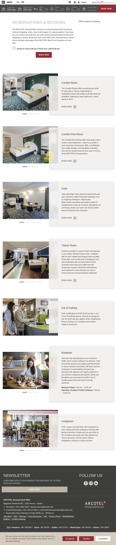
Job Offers (7, 516)
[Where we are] (70, 2)
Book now (67, 218)
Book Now (106, 9)
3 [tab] (36, 113)
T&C (45, 516)
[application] (58, 538)
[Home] (101, 2)
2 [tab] (30, 113)
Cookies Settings (18, 519)
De (18, 2)
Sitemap (22, 516)
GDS (15, 516)
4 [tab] (39, 222)
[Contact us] (75, 2)
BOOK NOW (44, 55)
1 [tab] (24, 113)
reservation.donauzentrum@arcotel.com (56, 510)
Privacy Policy (55, 516)
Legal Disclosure (35, 516)
